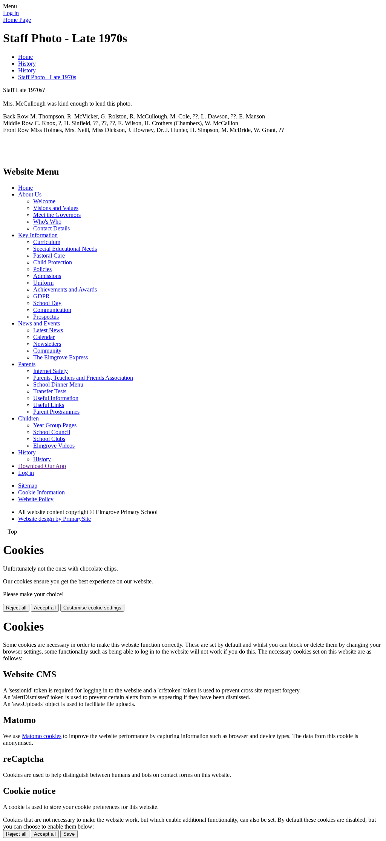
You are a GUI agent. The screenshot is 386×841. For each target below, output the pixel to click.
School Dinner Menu (58, 384)
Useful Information (55, 398)
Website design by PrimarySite (54, 519)
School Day (47, 303)
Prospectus (46, 316)
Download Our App (42, 466)
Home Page (17, 20)
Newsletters (47, 344)
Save (69, 834)
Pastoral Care (49, 255)
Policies (42, 269)
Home (25, 57)
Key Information (38, 235)
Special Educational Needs (65, 249)
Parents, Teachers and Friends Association (83, 377)
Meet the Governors (57, 215)
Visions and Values (55, 208)
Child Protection (52, 262)
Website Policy (36, 499)
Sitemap (27, 485)
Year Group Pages (55, 425)
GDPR (41, 296)
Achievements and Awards (65, 289)
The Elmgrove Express (60, 357)
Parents (26, 364)
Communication (52, 310)
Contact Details (51, 228)
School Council (51, 432)
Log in (11, 13)
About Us (29, 194)
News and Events (39, 323)
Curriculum (46, 242)
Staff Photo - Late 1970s (47, 77)
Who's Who (47, 221)
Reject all (16, 608)
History (27, 63)
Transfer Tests (49, 391)
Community (47, 350)
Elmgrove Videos (54, 445)
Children (28, 418)
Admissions (47, 276)
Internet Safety (50, 371)
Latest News (48, 330)
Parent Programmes (56, 411)
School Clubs (49, 439)
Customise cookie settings (92, 608)
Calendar (44, 337)
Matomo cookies (41, 736)
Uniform (43, 282)
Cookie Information (41, 492)
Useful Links (48, 405)
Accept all (45, 608)
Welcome (44, 201)
